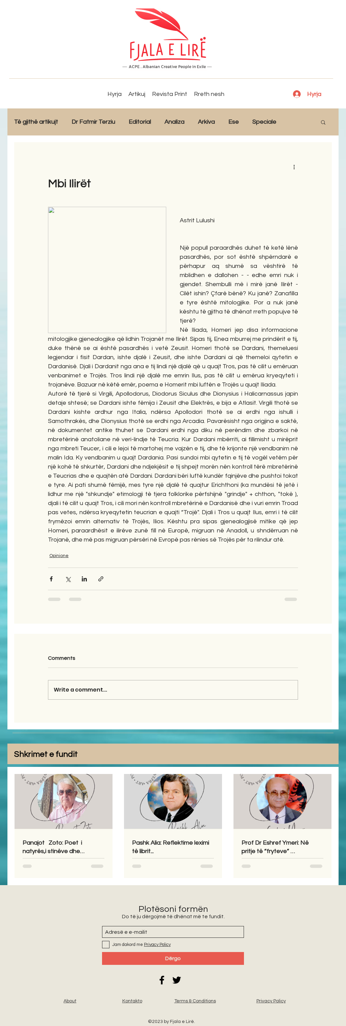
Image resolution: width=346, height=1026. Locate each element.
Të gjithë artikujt (36, 122)
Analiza (174, 122)
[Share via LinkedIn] (84, 579)
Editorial (140, 122)
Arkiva (206, 122)
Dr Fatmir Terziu (93, 122)
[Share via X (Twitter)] (68, 579)
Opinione (59, 555)
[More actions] (294, 166)
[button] (323, 122)
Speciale (264, 122)
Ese (233, 122)
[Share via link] (101, 579)
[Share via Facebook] (51, 579)
